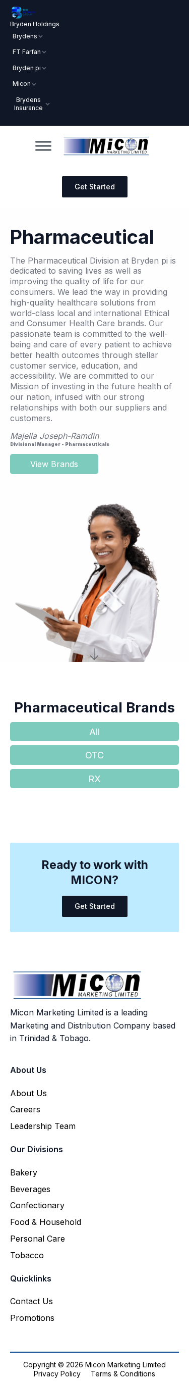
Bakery (23, 1172)
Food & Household (45, 1222)
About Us (28, 1093)
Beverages (30, 1189)
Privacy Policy (57, 1373)
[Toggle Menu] (43, 146)
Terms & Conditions (123, 1373)
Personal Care (37, 1239)
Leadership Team (43, 1126)
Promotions (32, 1318)
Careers (25, 1109)
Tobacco (27, 1255)
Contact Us (31, 1301)
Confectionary (37, 1205)
